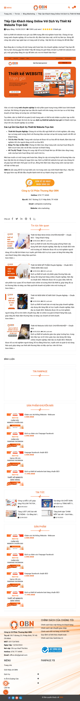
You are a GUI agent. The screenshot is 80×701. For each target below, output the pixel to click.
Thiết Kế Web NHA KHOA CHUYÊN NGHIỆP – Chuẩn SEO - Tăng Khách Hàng (51, 236)
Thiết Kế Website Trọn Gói (40, 127)
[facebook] (9, 697)
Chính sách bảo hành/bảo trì (52, 638)
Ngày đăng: (10, 29)
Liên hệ (7, 688)
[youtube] (17, 697)
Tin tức (17, 14)
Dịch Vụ (7, 674)
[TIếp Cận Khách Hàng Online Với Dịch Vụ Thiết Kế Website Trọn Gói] (40, 7)
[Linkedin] (21, 218)
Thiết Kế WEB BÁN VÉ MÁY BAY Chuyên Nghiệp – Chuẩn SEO (53, 296)
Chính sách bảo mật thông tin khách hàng (57, 625)
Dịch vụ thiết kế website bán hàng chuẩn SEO (41, 471)
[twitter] (13, 697)
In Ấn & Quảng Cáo (11, 679)
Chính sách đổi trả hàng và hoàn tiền (55, 631)
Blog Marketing (29, 14)
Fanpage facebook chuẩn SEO (36, 452)
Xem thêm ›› (10, 258)
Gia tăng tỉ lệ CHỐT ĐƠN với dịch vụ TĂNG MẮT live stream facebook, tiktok (64, 502)
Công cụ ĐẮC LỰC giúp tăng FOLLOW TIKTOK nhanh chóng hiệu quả (27, 502)
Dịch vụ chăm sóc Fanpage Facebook (39, 433)
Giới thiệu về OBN (11, 670)
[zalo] (21, 697)
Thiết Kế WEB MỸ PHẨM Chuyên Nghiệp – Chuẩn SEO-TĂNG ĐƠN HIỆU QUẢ (52, 266)
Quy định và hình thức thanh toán (53, 635)
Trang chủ (8, 14)
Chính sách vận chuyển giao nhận (54, 628)
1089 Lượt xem (35, 29)
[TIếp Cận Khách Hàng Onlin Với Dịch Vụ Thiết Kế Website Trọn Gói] (40, 183)
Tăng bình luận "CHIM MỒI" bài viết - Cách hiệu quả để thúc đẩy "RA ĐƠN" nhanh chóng (64, 513)
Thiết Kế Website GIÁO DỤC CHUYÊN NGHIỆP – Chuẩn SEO (52, 327)
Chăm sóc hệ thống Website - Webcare (39, 414)
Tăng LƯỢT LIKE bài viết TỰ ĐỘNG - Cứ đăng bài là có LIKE (28, 513)
